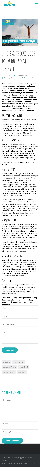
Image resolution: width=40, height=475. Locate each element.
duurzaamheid (19, 362)
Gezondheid (15, 78)
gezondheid (24, 367)
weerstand (21, 372)
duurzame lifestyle (9, 367)
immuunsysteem (8, 372)
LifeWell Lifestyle (30, 463)
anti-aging (6, 362)
